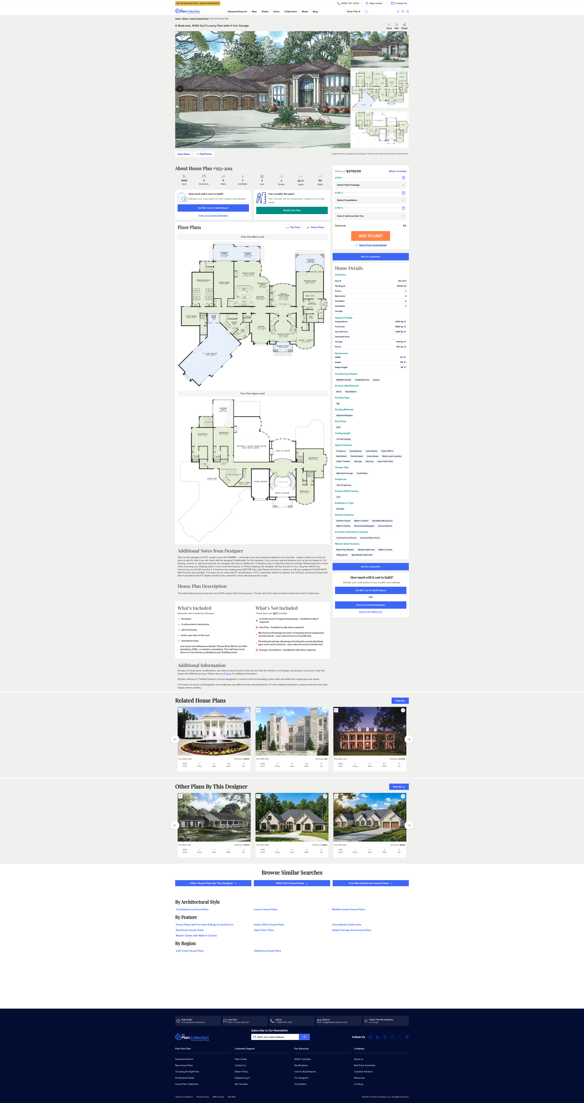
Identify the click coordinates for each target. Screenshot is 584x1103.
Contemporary (362, 380)
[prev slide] (175, 739)
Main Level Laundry (391, 456)
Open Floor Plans (264, 930)
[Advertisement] (292, 985)
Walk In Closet (385, 550)
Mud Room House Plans (190, 930)
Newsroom (359, 1078)
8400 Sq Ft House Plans (290, 883)
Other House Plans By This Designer (211, 883)
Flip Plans (295, 227)
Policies (227, 673)
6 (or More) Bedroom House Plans (369, 883)
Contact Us (240, 1065)
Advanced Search (237, 11)
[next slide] (409, 739)
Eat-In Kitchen (385, 526)
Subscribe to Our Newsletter (269, 1030)
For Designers (301, 1078)
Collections (290, 11)
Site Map (232, 1097)
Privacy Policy (202, 1097)
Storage (358, 461)
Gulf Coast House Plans (190, 950)
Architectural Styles (184, 1078)
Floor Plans (184, 154)
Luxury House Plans (199, 19)
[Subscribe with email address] (304, 1037)
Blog (315, 11)
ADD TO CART (371, 236)
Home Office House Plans (269, 924)
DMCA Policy (218, 1097)
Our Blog (358, 1084)
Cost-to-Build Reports (305, 1071)
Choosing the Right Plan (187, 1071)
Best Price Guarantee (364, 1065)
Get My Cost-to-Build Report (213, 208)
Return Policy (241, 1071)
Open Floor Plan (385, 461)
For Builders (300, 1084)
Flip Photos (206, 154)
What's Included (302, 1059)
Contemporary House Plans (192, 909)
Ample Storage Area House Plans (351, 930)
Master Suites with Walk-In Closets (196, 935)
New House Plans (184, 1065)
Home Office (387, 451)
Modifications (301, 1065)
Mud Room (341, 456)
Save (389, 28)
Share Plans (317, 227)
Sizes (276, 11)
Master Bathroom (366, 550)
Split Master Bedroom (362, 555)
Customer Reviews (363, 1071)
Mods (305, 11)
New (254, 11)
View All (397, 786)
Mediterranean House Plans (348, 909)
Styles (265, 11)
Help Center (241, 1059)
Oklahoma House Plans (267, 950)
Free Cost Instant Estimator (370, 605)
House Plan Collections (186, 1084)
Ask (396, 28)
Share (404, 28)
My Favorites (241, 1084)
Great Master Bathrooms (346, 924)
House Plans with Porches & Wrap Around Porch (204, 924)
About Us (358, 1059)
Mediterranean (343, 380)
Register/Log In (242, 1078)
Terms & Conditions (184, 1097)
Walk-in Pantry (343, 526)
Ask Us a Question (370, 256)
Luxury (376, 380)
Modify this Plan (292, 210)
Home (178, 19)
